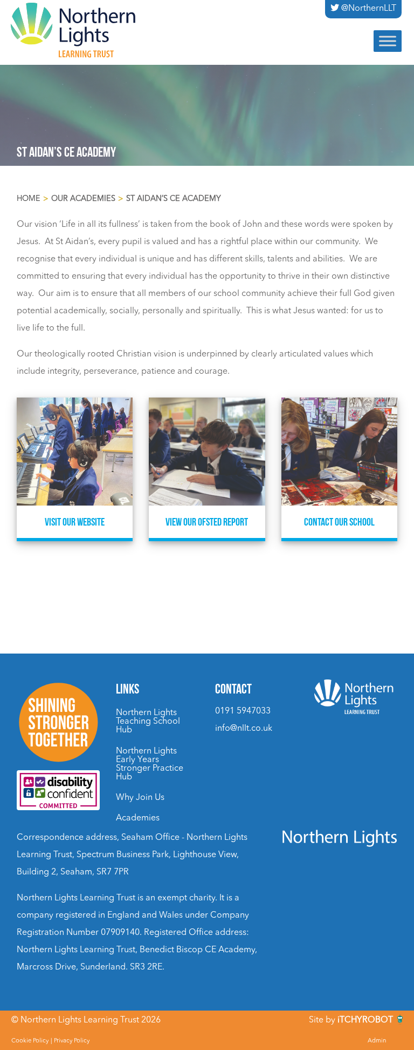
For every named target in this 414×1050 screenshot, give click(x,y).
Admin (377, 1041)
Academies (138, 818)
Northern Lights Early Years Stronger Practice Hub (149, 764)
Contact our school (339, 522)
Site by (351, 1020)
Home (28, 199)
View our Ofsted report (206, 522)
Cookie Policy (30, 1041)
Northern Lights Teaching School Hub (148, 722)
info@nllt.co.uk (243, 728)
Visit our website (75, 522)
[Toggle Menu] (387, 41)
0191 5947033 (243, 711)
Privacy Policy (71, 1041)
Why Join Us (140, 797)
